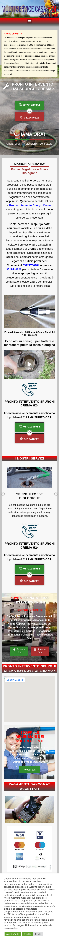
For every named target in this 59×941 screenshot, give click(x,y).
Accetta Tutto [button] (12, 934)
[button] (29, 21)
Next (56, 496)
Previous (3, 496)
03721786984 (31, 265)
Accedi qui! (30, 773)
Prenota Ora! (41, 655)
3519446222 (13, 269)
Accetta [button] (27, 934)
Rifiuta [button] (38, 934)
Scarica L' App (20, 655)
